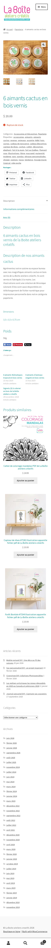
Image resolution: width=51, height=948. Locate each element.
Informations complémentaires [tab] (18, 209)
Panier (39, 941)
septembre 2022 (13, 815)
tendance (29, 160)
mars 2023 (10, 801)
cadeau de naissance (19, 143)
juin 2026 (10, 738)
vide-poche (16, 163)
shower (6, 160)
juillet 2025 (11, 762)
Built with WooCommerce (34, 931)
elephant (7, 150)
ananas (13, 140)
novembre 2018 (13, 907)
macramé (30, 153)
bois (42, 140)
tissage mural (40, 160)
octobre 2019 (12, 864)
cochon (22, 147)
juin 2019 (10, 873)
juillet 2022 (11, 825)
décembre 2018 (12, 902)
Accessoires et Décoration (25, 134)
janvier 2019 (11, 897)
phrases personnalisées (35, 156)
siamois (14, 160)
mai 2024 (10, 781)
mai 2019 (10, 878)
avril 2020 (10, 844)
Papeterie (19, 29)
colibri (29, 147)
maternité (39, 153)
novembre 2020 (13, 839)
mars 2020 (10, 849)
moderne (7, 156)
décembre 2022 (12, 806)
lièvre (22, 153)
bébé (37, 140)
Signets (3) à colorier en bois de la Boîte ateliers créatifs (12, 391)
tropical (6, 163)
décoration (38, 147)
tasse (21, 160)
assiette (30, 140)
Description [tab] (9, 200)
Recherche (25, 943)
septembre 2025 (13, 752)
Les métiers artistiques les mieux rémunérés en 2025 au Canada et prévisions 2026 (25, 684)
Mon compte (8, 943)
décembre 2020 (12, 835)
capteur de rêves (10, 147)
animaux (22, 140)
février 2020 (11, 854)
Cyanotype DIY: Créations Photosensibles (24, 675)
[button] (43, 44)
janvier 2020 (11, 859)
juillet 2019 (11, 868)
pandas (20, 156)
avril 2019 (10, 883)
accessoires (18, 137)
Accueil (10, 29)
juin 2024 (10, 777)
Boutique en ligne (11, 931)
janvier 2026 (11, 748)
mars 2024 (10, 786)
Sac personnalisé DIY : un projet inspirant (24, 668)
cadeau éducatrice (38, 143)
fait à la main (18, 150)
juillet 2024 (11, 772)
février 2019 (11, 893)
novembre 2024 (13, 767)
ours (14, 156)
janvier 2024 (11, 796)
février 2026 (11, 743)
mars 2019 (10, 888)
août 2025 (10, 757)
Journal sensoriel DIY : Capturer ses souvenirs (26, 694)
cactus (6, 143)
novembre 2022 (13, 810)
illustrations (13, 153)
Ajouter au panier (25, 480)
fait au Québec (31, 150)
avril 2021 (10, 830)
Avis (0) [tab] (6, 217)
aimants (28, 137)
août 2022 (10, 820)
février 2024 (11, 791)
